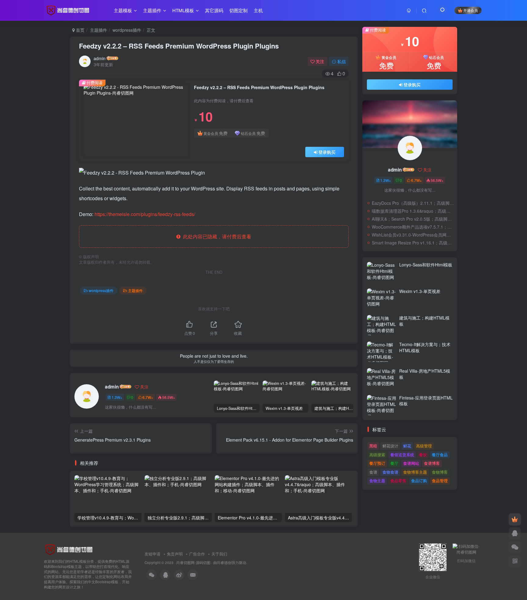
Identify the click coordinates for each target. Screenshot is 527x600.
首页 (79, 30)
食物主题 (377, 480)
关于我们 (219, 554)
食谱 (373, 472)
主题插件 (98, 30)
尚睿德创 (224, 562)
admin (100, 58)
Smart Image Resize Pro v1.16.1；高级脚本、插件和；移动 (413, 243)
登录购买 (326, 152)
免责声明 (175, 554)
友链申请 (152, 554)
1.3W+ (117, 397)
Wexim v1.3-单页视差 (419, 291)
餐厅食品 (440, 454)
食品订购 (419, 480)
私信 (341, 61)
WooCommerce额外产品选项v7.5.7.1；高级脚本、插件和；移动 (413, 227)
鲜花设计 (390, 446)
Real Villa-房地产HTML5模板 (424, 374)
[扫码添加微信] (515, 547)
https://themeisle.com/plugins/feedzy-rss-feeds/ (145, 214)
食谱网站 (411, 463)
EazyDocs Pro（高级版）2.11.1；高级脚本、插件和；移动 (413, 203)
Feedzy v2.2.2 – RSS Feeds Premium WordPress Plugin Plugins (179, 46)
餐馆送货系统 (402, 454)
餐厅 (394, 463)
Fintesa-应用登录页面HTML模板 (426, 401)
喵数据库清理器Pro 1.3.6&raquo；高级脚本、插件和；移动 (413, 211)
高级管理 (424, 446)
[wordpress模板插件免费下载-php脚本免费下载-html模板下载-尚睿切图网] (70, 549)
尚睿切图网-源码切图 (193, 562)
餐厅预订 (377, 463)
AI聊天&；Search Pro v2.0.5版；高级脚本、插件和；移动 (413, 219)
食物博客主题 (415, 472)
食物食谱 (390, 472)
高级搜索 (377, 454)
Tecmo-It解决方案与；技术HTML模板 (424, 347)
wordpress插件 (127, 30)
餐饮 (423, 454)
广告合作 (197, 554)
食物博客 (440, 472)
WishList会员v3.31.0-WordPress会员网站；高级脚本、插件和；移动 (413, 235)
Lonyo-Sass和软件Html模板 (425, 265)
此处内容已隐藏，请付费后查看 (216, 236)
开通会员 (470, 10)
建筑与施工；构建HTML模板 (424, 321)
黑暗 (373, 446)
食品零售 (398, 480)
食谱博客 (432, 463)
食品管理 (440, 480)
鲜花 (407, 446)
